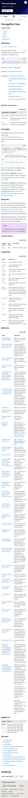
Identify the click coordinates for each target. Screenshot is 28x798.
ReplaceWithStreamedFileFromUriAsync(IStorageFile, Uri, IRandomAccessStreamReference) (7, 668)
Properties (5, 36)
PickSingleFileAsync (9, 168)
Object (10, 67)
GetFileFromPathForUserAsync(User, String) (7, 448)
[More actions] (25, 20)
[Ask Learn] (18, 20)
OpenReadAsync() (6, 594)
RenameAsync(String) (7, 640)
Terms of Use (20, 793)
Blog (21, 789)
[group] (14, 62)
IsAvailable (4, 298)
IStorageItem (12, 83)
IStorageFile (12, 76)
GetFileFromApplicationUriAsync (10, 211)
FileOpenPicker (5, 175)
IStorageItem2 (21, 83)
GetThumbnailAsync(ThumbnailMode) (6, 516)
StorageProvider (17, 320)
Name (3, 304)
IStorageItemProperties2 (16, 89)
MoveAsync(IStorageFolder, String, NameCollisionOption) (7, 550)
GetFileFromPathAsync (13, 209)
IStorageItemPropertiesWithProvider (14, 757)
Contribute (4, 791)
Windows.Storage (9, 19)
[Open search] (21, 16)
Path (3, 308)
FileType (4, 283)
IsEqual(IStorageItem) (7, 524)
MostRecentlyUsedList (7, 193)
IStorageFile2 (20, 76)
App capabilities (5, 123)
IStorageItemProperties (15, 86)
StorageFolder (13, 290)
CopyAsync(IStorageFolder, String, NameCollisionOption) (7, 346)
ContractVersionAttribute (14, 71)
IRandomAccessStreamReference (13, 746)
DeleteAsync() (5, 407)
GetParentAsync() (6, 455)
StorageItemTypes (18, 534)
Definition (4, 31)
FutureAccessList (6, 187)
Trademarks (4, 796)
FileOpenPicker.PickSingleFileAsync (11, 137)
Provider (4, 320)
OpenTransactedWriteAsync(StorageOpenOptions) (7, 620)
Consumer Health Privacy (7, 793)
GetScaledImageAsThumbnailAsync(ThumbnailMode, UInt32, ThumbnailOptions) (7, 462)
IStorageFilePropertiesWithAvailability (14, 759)
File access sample (9, 765)
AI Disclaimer (4, 789)
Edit (26, 50)
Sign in (25, 16)
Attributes (4, 262)
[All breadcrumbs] (2, 20)
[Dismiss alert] (25, 2)
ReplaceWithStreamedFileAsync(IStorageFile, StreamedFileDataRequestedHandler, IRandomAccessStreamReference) (6, 649)
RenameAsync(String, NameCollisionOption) (7, 631)
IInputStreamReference (15, 96)
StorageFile (22, 372)
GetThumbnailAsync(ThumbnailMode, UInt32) (6, 505)
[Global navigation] (1, 16)
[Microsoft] (14, 16)
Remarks (4, 34)
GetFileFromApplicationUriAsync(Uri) (5, 424)
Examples (4, 33)
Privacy (10, 791)
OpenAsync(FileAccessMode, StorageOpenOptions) (7, 580)
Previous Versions (14, 789)
